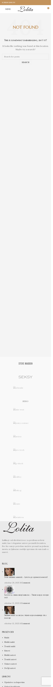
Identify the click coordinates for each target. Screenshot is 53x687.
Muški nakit (9, 642)
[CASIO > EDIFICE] (25, 479)
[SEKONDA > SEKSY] (25, 377)
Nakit (6, 637)
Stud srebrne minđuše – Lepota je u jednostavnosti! (26, 577)
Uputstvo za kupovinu (14, 682)
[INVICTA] (25, 439)
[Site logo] (25, 9)
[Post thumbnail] (9, 571)
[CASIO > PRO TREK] (25, 452)
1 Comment (25, 582)
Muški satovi (10, 655)
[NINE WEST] (25, 412)
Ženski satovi (10, 659)
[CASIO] (25, 506)
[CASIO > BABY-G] (25, 493)
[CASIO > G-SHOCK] (25, 466)
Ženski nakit (9, 646)
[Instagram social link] (47, 3)
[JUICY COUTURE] (25, 425)
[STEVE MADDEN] (25, 363)
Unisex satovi (10, 664)
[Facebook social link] (43, 3)
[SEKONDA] (25, 390)
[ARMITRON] (25, 520)
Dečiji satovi (9, 668)
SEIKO (25, 401)
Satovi (7, 650)
